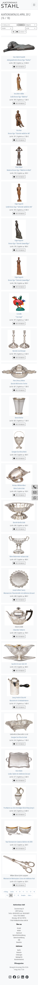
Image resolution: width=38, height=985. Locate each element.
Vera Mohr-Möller (19, 93)
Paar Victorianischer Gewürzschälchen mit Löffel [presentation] (19, 842)
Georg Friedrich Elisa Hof (19, 697)
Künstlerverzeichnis (19, 959)
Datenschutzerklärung (19, 937)
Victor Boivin (19, 771)
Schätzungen (19, 955)
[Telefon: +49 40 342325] (35, 487)
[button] (13, 31)
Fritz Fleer (19, 130)
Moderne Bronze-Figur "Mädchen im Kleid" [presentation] (19, 170)
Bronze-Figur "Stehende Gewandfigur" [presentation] (19, 280)
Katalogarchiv (19, 957)
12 (26, 892)
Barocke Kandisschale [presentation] (19, 522)
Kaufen (19, 950)
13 (30, 892)
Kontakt (19, 928)
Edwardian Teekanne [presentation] (19, 630)
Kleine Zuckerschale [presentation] (19, 488)
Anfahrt (19, 930)
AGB (19, 940)
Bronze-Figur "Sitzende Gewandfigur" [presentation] (19, 243)
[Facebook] (15, 978)
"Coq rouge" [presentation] (19, 317)
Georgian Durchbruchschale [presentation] (19, 737)
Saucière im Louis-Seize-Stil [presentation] (19, 664)
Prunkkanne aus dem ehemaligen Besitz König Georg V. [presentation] (19, 808)
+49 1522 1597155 (21, 918)
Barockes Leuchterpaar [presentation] (19, 351)
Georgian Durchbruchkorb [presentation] (19, 452)
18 (18, 895)
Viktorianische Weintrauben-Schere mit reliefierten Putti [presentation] (19, 878)
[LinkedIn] (23, 978)
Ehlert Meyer (19, 167)
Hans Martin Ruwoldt (19, 57)
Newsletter (19, 942)
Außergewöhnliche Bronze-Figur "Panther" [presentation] (19, 60)
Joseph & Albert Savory (19, 590)
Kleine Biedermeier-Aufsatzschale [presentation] (19, 556)
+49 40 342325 (16, 913)
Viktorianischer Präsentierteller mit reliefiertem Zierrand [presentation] (19, 593)
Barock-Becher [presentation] (19, 417)
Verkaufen (19, 952)
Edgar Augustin (19, 204)
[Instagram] (11, 978)
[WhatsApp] (19, 978)
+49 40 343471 (26, 913)
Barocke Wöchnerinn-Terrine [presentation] (19, 383)
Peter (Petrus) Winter (19, 380)
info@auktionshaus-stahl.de (21, 920)
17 (14, 895)
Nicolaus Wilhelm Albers (19, 485)
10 (19, 892)
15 (7, 895)
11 (23, 892)
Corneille (19, 314)
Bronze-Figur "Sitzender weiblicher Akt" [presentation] (19, 133)
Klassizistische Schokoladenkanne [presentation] (19, 700)
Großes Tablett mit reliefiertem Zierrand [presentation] (19, 774)
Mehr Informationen (20, 67)
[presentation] (19, 46)
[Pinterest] (27, 978)
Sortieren (22, 32)
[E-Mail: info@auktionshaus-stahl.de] (35, 492)
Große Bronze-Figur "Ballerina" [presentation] (19, 96)
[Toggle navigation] (34, 5)
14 (34, 892)
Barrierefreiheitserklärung (19, 935)
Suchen (21, 25)
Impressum (19, 933)
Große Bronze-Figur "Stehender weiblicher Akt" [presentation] (19, 207)
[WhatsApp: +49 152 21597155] (35, 498)
